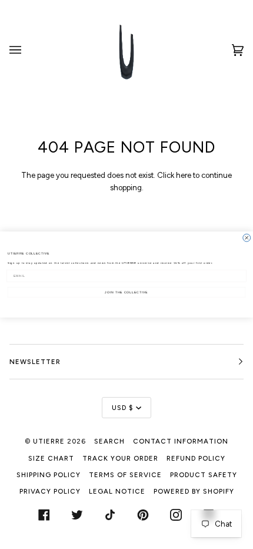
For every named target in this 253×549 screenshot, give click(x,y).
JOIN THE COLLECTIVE (126, 292)
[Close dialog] (247, 238)
